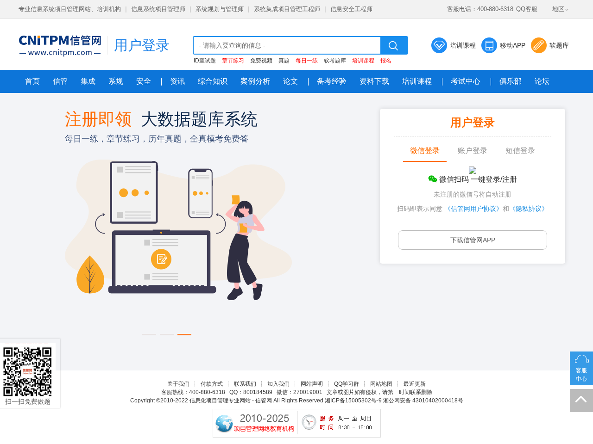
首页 (32, 81)
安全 (143, 81)
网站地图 (381, 384)
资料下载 (374, 81)
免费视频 (261, 60)
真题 (284, 60)
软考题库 (335, 60)
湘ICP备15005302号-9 (353, 400)
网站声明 (312, 384)
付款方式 (212, 384)
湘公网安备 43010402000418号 (423, 400)
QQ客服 (526, 9)
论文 (290, 81)
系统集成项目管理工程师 (287, 9)
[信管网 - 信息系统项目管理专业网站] (59, 45)
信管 (60, 81)
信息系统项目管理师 (158, 9)
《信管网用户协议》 (473, 208)
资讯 (177, 81)
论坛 (542, 81)
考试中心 (465, 81)
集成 (88, 81)
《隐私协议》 (528, 208)
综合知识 (212, 81)
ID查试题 (205, 60)
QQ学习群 (346, 384)
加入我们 (278, 384)
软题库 (559, 45)
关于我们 (178, 384)
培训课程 (463, 45)
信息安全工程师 (351, 9)
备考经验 (332, 81)
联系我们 (245, 384)
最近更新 (415, 384)
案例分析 (255, 81)
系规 (115, 81)
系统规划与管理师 (220, 9)
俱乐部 (510, 81)
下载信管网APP (472, 240)
